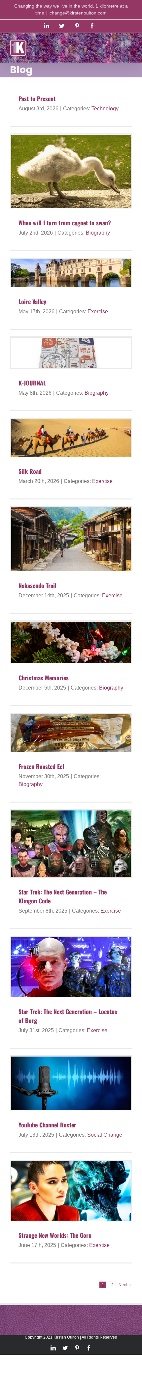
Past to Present (36, 98)
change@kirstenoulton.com (78, 12)
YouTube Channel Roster (47, 1124)
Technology (105, 108)
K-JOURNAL (32, 383)
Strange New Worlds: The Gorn (54, 1235)
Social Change (104, 1135)
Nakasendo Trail (37, 585)
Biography (98, 233)
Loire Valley (32, 301)
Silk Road (30, 471)
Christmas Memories (43, 677)
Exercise (98, 311)
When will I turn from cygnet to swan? (64, 222)
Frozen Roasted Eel (41, 766)
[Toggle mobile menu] (128, 43)
